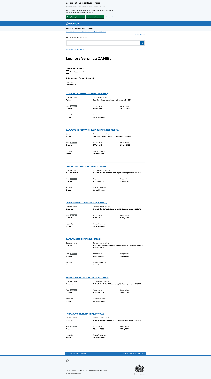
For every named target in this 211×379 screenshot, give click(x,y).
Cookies (74, 370)
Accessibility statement (92, 370)
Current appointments (77, 72)
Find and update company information (79, 28)
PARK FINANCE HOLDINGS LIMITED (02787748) (87, 277)
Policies (68, 370)
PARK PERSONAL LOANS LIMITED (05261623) (86, 202)
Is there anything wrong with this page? (134, 353)
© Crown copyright (139, 374)
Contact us (81, 370)
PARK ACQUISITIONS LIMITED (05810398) (85, 314)
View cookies (110, 17)
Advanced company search (75, 49)
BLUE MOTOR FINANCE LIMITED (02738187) (86, 166)
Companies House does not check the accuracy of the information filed (86, 32)
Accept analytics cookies (75, 17)
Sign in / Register (140, 34)
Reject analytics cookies (95, 17)
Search (142, 43)
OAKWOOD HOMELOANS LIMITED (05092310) (87, 93)
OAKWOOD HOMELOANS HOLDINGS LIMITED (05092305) (92, 130)
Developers (103, 370)
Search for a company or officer (76, 37)
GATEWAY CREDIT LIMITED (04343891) (83, 239)
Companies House (75, 373)
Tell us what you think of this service (76, 353)
